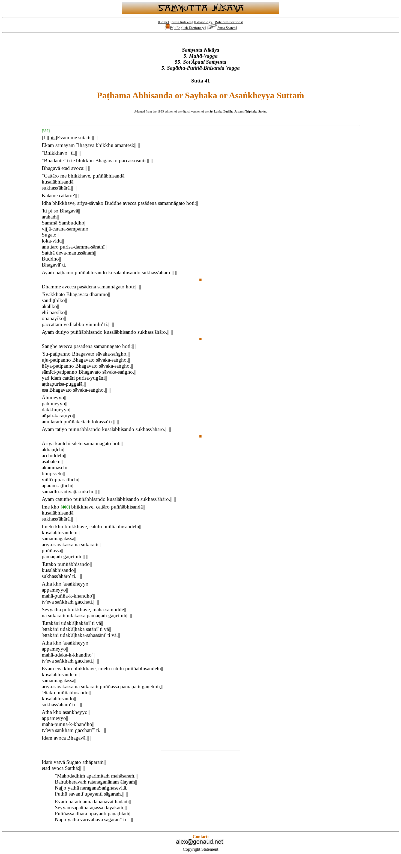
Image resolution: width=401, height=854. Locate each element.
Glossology (203, 22)
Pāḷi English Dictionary (187, 28)
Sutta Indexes (181, 22)
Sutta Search (226, 28)
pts (52, 137)
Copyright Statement (200, 849)
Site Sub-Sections (229, 22)
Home (163, 22)
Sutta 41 (200, 81)
